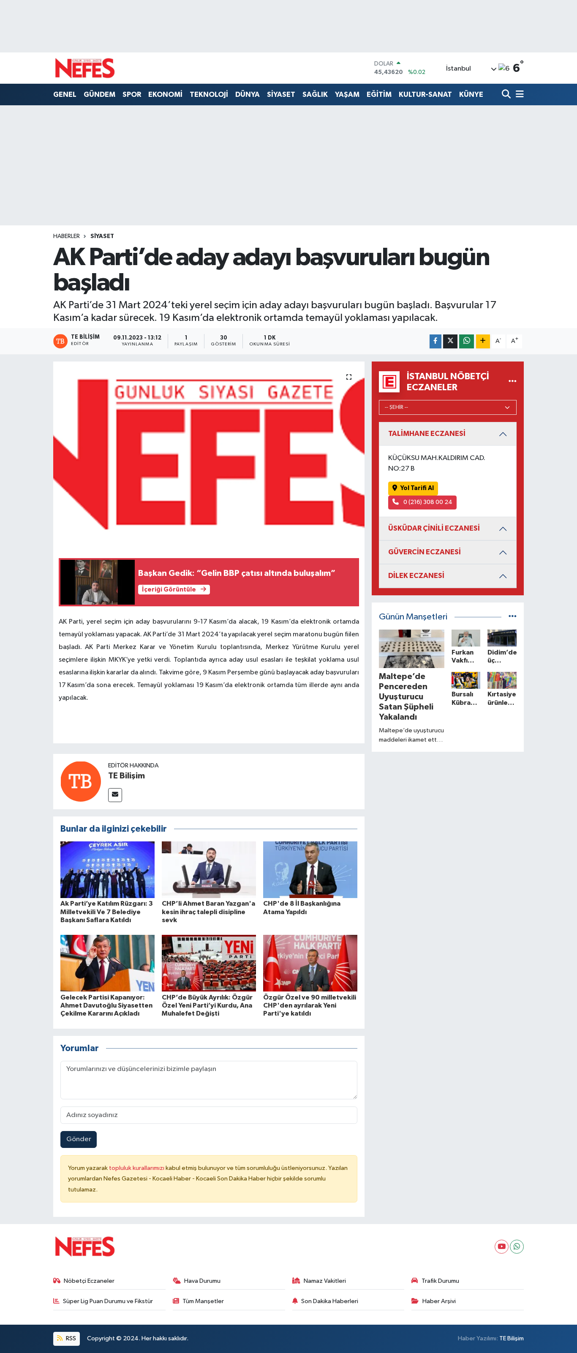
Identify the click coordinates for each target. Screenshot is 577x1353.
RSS (70, 1338)
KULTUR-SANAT (425, 94)
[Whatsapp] (517, 1247)
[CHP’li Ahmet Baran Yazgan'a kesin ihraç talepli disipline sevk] (209, 869)
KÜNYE (471, 94)
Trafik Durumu (440, 1281)
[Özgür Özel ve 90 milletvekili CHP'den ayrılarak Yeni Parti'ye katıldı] (310, 963)
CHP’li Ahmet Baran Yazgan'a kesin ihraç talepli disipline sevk (208, 911)
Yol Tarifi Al (417, 488)
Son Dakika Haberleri (329, 1301)
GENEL (64, 94)
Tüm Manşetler (203, 1301)
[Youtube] (502, 1247)
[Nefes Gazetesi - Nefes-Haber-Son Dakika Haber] (85, 68)
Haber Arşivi (439, 1301)
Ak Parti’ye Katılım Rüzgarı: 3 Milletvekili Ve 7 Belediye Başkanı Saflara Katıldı (106, 911)
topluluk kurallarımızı (137, 1168)
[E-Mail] (115, 795)
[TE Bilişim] (80, 781)
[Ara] (507, 95)
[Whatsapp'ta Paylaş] (466, 341)
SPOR (131, 94)
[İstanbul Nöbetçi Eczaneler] (513, 381)
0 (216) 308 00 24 (427, 502)
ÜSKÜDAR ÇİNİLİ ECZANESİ (434, 528)
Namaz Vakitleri (325, 1281)
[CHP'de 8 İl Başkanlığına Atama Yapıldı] (310, 869)
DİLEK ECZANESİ (416, 575)
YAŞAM (347, 94)
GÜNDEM (99, 94)
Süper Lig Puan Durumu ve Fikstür (108, 1301)
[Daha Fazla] (483, 341)
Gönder (78, 1139)
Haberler (66, 236)
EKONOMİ (165, 94)
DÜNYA (247, 94)
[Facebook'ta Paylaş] (435, 341)
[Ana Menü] (518, 95)
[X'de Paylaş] (450, 341)
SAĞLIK (315, 94)
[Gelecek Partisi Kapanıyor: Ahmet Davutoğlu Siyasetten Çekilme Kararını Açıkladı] (107, 963)
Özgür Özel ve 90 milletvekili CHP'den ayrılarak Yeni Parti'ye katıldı (309, 1005)
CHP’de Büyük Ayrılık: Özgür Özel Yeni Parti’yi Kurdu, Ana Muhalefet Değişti (207, 1005)
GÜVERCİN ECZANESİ (424, 552)
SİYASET (281, 94)
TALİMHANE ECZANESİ (426, 433)
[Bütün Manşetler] (513, 617)
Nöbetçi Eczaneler (89, 1281)
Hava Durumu (202, 1281)
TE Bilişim (126, 776)
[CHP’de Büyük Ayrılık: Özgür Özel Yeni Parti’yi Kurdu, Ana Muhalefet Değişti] (209, 963)
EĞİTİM (379, 94)
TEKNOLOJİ (209, 94)
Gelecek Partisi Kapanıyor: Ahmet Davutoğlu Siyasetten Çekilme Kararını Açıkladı (106, 1005)
